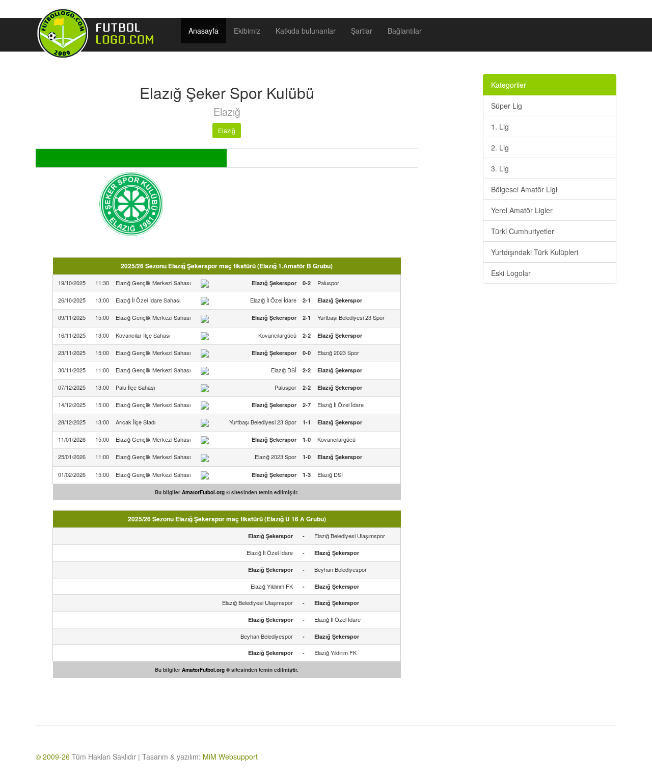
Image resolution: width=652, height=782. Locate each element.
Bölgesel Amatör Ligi (524, 189)
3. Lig (500, 168)
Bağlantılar (405, 31)
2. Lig (500, 147)
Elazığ (226, 130)
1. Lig (500, 126)
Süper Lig (506, 105)
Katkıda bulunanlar (306, 31)
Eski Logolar (511, 273)
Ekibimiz (247, 31)
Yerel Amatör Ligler (522, 210)
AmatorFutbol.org (203, 492)
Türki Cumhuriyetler (522, 231)
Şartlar (361, 31)
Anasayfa (203, 31)
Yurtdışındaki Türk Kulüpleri (534, 252)
